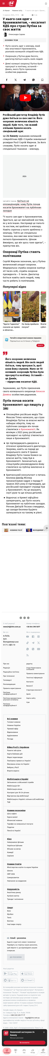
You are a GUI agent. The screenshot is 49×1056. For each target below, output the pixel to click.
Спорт (10, 907)
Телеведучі (7, 680)
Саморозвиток (13, 877)
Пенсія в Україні (13, 831)
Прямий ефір (12, 729)
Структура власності (34, 690)
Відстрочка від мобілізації (18, 796)
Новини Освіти (14, 864)
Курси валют (12, 817)
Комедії (10, 852)
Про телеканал (9, 676)
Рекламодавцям (9, 684)
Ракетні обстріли (14, 750)
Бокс (9, 911)
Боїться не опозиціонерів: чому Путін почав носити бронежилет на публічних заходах (22, 206)
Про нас (6, 664)
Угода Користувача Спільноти (33, 668)
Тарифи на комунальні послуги (20, 824)
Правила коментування (35, 673)
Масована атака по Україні (18, 764)
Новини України (13, 725)
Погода (10, 739)
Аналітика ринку (14, 892)
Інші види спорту (14, 924)
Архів (28, 694)
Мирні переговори (14, 757)
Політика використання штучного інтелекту (12, 699)
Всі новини (12, 719)
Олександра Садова (17, 34)
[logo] (11, 3)
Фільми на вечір (14, 849)
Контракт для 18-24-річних (18, 793)
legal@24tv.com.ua (32, 1018)
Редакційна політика (11, 672)
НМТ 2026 (11, 874)
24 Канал (6, 10)
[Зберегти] (42, 80)
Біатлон (10, 921)
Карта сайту (30, 698)
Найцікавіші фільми (15, 842)
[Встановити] (24, 1037)
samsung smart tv (27, 980)
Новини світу (17, 10)
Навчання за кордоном (16, 881)
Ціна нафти (12, 814)
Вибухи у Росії (13, 767)
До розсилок (16, 957)
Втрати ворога (13, 771)
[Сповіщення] (46, 3)
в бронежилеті (27, 429)
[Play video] (25, 97)
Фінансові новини (14, 820)
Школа (10, 871)
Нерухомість (13, 889)
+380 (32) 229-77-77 (17, 1015)
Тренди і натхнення (15, 899)
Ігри (28, 702)
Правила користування (12, 688)
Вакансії (29, 686)
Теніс (9, 918)
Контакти (29, 682)
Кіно (9, 839)
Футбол (10, 914)
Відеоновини (12, 732)
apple (27, 973)
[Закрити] (44, 1032)
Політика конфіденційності (10, 693)
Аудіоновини (12, 735)
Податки (10, 827)
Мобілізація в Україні (17, 779)
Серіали (10, 856)
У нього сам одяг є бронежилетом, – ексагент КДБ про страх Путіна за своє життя (35, 10)
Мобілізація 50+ (13, 786)
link (27, 636)
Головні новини (13, 722)
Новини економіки (16, 810)
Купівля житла (13, 896)
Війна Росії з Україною (18, 747)
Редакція (6, 668)
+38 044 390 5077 (33, 627)
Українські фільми (14, 846)
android (10, 973)
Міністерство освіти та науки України (22, 867)
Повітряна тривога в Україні (19, 761)
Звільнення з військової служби (20, 782)
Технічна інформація (34, 678)
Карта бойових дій (14, 754)
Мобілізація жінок (14, 789)
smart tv (10, 980)
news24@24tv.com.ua (12, 627)
